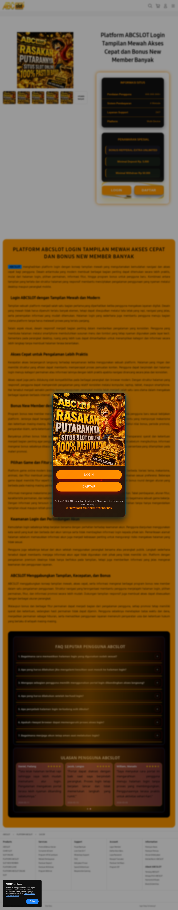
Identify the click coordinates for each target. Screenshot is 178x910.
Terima (32, 901)
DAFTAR (89, 486)
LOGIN (89, 474)
